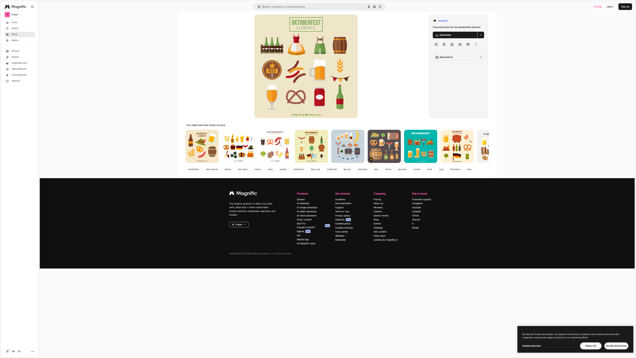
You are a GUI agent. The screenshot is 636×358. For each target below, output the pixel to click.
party (270, 169)
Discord (416, 219)
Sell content (380, 231)
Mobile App (303, 239)
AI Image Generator (307, 207)
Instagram (417, 203)
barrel (388, 169)
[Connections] (7, 351)
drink (429, 169)
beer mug (315, 169)
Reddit (415, 227)
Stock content (304, 219)
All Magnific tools (306, 243)
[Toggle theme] (19, 351)
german (347, 169)
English (239, 224)
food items (455, 169)
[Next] (489, 146)
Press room (379, 235)
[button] (239, 224)
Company (380, 193)
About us (378, 203)
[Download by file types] (480, 35)
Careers (378, 211)
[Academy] (13, 351)
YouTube (416, 207)
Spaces (301, 199)
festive (228, 169)
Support (339, 207)
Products (302, 193)
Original (275, 20)
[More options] (476, 44)
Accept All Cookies (616, 345)
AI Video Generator (307, 211)
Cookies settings (344, 227)
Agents (303, 231)
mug (441, 169)
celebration (298, 169)
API (298, 235)
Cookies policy (343, 223)
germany (402, 169)
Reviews (378, 207)
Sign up (625, 6)
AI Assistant (303, 203)
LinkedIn (416, 211)
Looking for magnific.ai (385, 239)
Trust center (341, 231)
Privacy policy (342, 215)
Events (377, 223)
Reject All (590, 345)
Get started (342, 193)
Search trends (381, 215)
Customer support (421, 199)
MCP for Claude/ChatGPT (313, 225)
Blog (376, 219)
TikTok (415, 215)
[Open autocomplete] (257, 6)
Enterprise (340, 239)
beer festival (212, 169)
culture (257, 169)
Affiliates (339, 235)
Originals (342, 219)
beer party (242, 169)
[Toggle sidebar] (32, 6)
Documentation (343, 203)
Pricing (598, 6)
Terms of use (342, 211)
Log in (610, 6)
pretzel (283, 169)
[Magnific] (243, 194)
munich (416, 169)
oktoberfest (193, 169)
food (469, 169)
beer (376, 169)
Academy (340, 199)
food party (362, 169)
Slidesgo (378, 227)
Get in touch (419, 193)
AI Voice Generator (307, 215)
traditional (332, 169)
